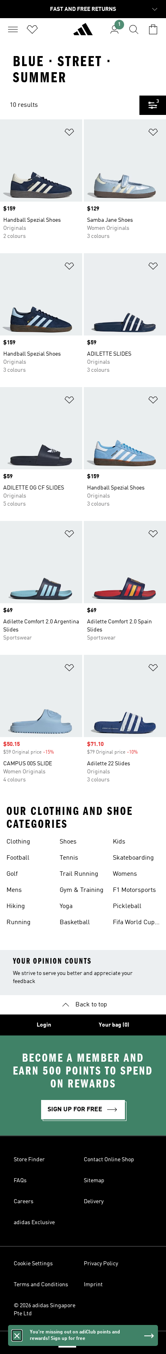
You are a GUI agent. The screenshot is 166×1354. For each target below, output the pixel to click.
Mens (14, 890)
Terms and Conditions (41, 1284)
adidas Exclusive (34, 1222)
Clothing (18, 842)
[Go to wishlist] (32, 29)
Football (17, 858)
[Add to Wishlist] (69, 134)
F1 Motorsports (134, 890)
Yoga (66, 906)
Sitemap (94, 1180)
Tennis (69, 858)
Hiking (15, 906)
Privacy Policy (101, 1264)
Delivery (94, 1201)
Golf (12, 874)
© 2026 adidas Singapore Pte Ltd (44, 1310)
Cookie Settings (33, 1264)
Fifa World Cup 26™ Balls (134, 923)
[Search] (133, 29)
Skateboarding (133, 858)
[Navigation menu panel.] (13, 29)
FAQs (20, 1180)
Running (18, 922)
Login (44, 1025)
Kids (119, 842)
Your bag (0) (114, 1025)
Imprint (93, 1284)
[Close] (17, 1335)
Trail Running (79, 874)
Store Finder (29, 1159)
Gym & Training (82, 890)
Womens (125, 874)
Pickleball (127, 906)
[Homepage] (83, 32)
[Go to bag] (153, 29)
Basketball (75, 922)
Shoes (68, 842)
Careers (23, 1201)
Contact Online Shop (109, 1159)
